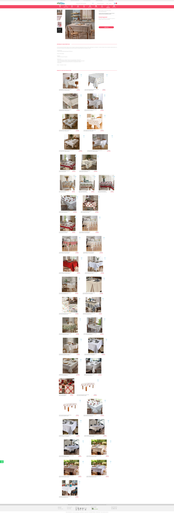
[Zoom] (59, 12)
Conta (107, 3)
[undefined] (80, 24)
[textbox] (84, 3)
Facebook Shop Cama (112, 508)
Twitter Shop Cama (114, 508)
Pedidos (110, 3)
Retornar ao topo (168, 461)
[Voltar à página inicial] (61, 4)
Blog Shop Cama (116, 508)
